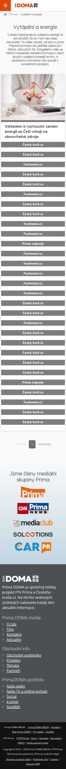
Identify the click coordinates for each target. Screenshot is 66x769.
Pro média (38, 731)
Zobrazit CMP (33, 764)
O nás (11, 624)
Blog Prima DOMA (21, 731)
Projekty (14, 660)
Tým (10, 629)
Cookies (54, 759)
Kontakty (14, 634)
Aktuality (14, 639)
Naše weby (16, 686)
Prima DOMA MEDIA (38, 727)
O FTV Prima (22, 738)
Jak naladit (56, 738)
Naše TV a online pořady (27, 691)
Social (11, 696)
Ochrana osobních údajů (18, 759)
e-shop (12, 701)
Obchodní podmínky (24, 655)
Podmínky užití (40, 759)
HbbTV (21, 742)
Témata (13, 665)
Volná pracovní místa (37, 742)
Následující (44, 444)
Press (34, 738)
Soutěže (13, 706)
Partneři (13, 670)
